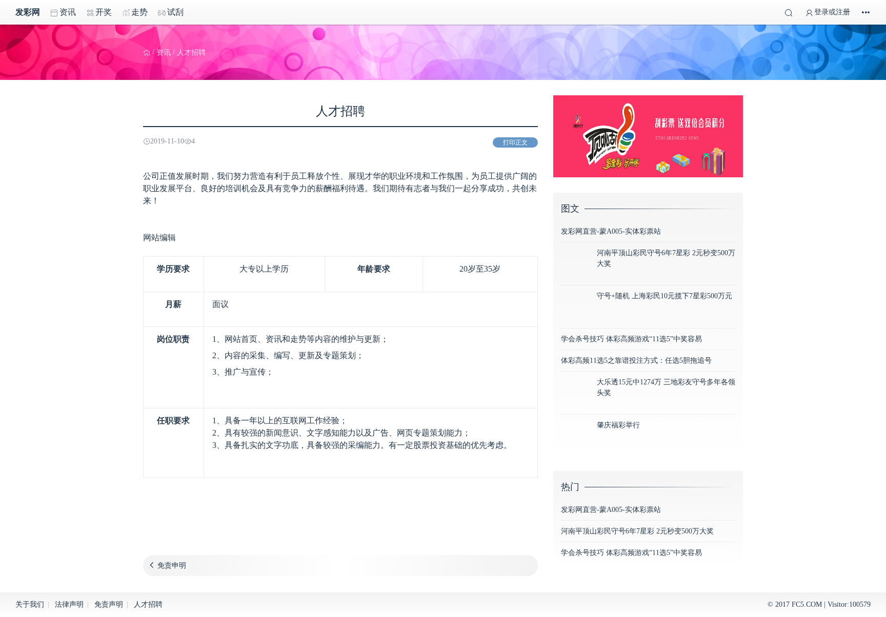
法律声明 (69, 604)
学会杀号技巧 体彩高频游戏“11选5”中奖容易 (631, 339)
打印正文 (515, 142)
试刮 (175, 12)
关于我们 (29, 604)
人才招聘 (148, 604)
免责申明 (171, 565)
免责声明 (108, 604)
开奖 (103, 12)
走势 (139, 12)
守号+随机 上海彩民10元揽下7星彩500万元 (664, 296)
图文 (570, 208)
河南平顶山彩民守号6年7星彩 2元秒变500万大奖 (637, 531)
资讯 (67, 12)
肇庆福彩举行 (618, 425)
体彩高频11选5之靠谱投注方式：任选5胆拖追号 (636, 360)
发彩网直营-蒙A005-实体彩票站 (611, 231)
